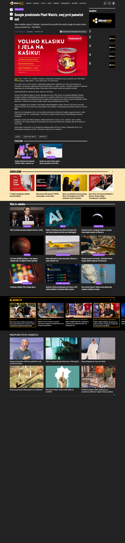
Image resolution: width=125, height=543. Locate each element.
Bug (16, 110)
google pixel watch (30, 138)
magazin (16, 31)
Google (18, 138)
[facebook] (11, 9)
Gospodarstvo (65, 3)
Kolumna (74, 3)
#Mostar (28, 3)
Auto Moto (83, 3)
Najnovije (36, 3)
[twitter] (11, 14)
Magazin (56, 3)
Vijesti (43, 3)
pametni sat (42, 138)
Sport (49, 3)
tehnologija (22, 31)
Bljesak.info (30, 31)
